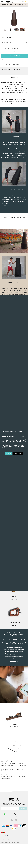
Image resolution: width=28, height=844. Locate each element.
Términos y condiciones (5, 838)
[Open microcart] (22, 2)
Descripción (14, 77)
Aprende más (13, 661)
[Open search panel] (20, 2)
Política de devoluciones (5, 839)
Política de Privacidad (5, 835)
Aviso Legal (3, 836)
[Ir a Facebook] (12, 820)
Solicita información (15, 55)
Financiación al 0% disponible (20, 4)
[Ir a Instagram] (16, 820)
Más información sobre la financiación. (10, 64)
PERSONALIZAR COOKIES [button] (18, 453)
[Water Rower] (9, 2)
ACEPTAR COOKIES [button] (9, 453)
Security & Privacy (22, 439)
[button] (1, 29)
